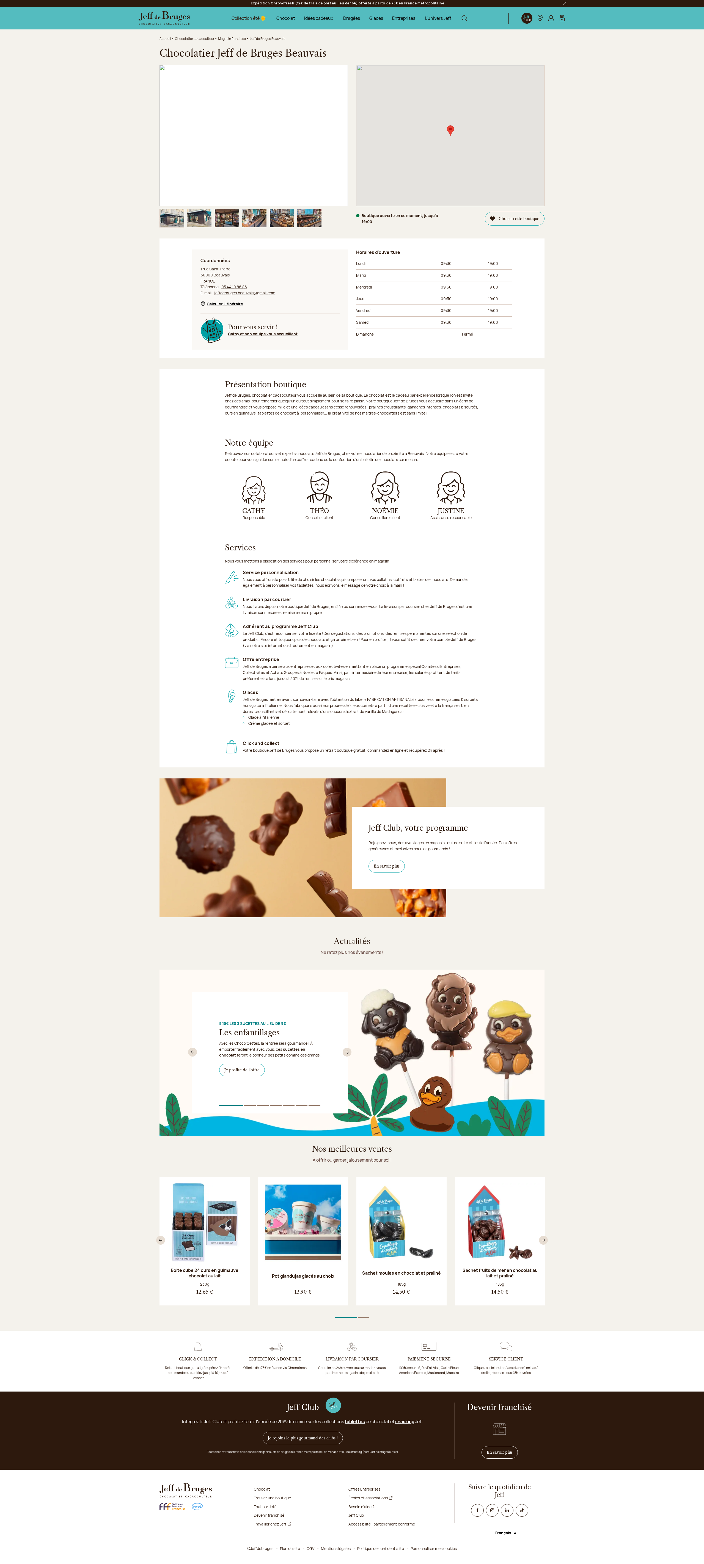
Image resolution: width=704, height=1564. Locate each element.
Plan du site (290, 1548)
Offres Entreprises (364, 1489)
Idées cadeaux (318, 18)
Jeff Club (356, 1515)
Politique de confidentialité (380, 1548)
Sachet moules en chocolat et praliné (401, 1273)
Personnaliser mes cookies (434, 1548)
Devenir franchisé (269, 1515)
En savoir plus (387, 866)
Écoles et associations (368, 1497)
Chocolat (285, 18)
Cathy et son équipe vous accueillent (263, 333)
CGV (310, 1548)
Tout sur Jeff (265, 1506)
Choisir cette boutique (519, 218)
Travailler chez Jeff (270, 1524)
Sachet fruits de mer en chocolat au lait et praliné (500, 1273)
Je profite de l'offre (242, 1070)
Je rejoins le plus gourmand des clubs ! (303, 1438)
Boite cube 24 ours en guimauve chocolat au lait (204, 1273)
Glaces (376, 18)
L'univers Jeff (438, 18)
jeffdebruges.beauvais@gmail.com (244, 292)
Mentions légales (336, 1548)
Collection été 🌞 (249, 18)
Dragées (351, 18)
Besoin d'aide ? (361, 1506)
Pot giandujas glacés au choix (303, 1276)
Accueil (165, 38)
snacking (404, 1421)
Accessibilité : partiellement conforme (381, 1524)
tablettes (355, 1421)
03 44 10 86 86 (234, 286)
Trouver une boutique (272, 1497)
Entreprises (403, 18)
